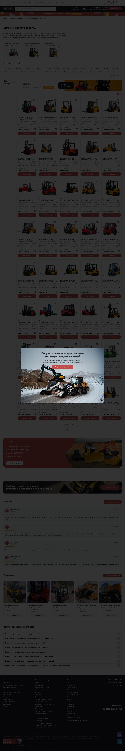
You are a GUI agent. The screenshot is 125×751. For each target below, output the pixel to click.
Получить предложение (62, 367)
